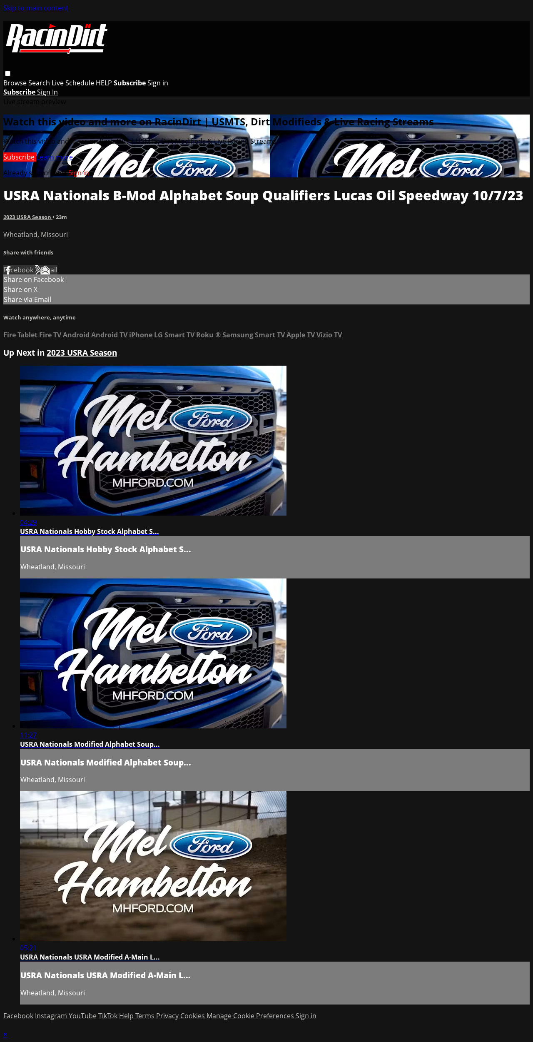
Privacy (168, 1015)
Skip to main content (35, 7)
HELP (104, 82)
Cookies (193, 1015)
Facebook (19, 269)
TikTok (107, 1015)
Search (40, 82)
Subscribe (19, 157)
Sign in (157, 82)
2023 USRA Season (27, 217)
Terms (145, 1015)
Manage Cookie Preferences (251, 1015)
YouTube (83, 1015)
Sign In (47, 92)
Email (48, 269)
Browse (15, 82)
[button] (7, 73)
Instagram (51, 1015)
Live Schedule (73, 82)
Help (127, 1015)
